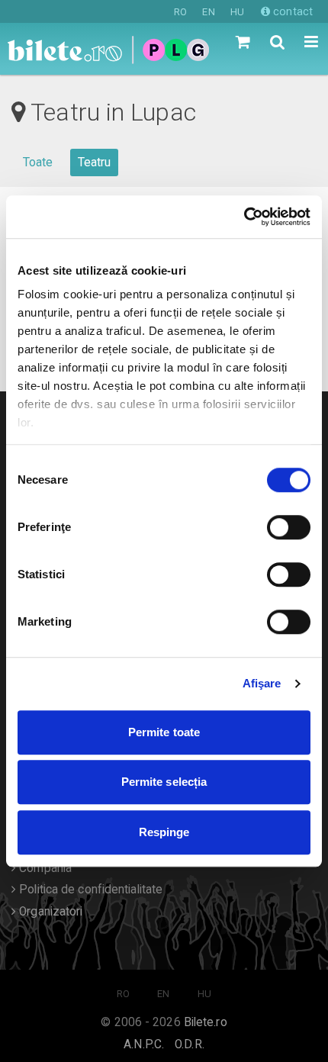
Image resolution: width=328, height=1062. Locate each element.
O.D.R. (189, 1044)
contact (291, 11)
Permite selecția (164, 781)
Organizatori (49, 912)
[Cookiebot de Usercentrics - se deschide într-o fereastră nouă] (243, 217)
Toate (38, 162)
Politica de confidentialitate (89, 889)
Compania (44, 868)
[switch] (288, 527)
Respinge (164, 831)
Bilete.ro (205, 1022)
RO (180, 12)
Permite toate (164, 732)
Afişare (262, 683)
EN (208, 12)
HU (237, 12)
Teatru (94, 162)
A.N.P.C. (144, 1044)
